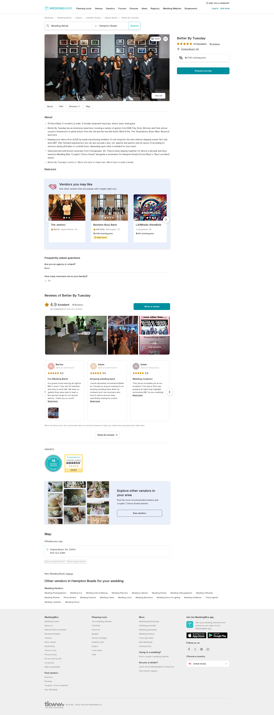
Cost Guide (97, 650)
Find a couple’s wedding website (154, 656)
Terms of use (50, 650)
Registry (155, 8)
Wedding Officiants (204, 593)
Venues (99, 8)
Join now (224, 8)
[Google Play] (217, 637)
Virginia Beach (111, 18)
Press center (50, 642)
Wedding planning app (149, 621)
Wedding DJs (76, 593)
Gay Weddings (51, 689)
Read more (50, 169)
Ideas (144, 8)
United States (199, 664)
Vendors (110, 8)
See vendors (139, 513)
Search (134, 25)
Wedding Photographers (55, 593)
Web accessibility (52, 667)
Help (94, 654)
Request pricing (203, 70)
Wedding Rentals (52, 597)
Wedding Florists (159, 593)
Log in (215, 8)
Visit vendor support (148, 671)
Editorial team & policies (55, 629)
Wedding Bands (64, 18)
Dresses (134, 8)
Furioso (69, 573)
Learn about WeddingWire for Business (156, 667)
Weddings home (52, 621)
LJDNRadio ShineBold (148, 224)
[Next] (166, 219)
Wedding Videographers (181, 593)
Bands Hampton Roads (55, 562)
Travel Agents (212, 597)
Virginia (79, 18)
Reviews (74, 106)
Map (88, 106)
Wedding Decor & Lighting (168, 597)
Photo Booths (70, 597)
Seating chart (98, 642)
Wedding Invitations (193, 597)
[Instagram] (207, 649)
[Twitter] (195, 649)
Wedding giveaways (148, 629)
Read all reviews (105, 435)
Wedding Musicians (144, 597)
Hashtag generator (147, 625)
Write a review (151, 306)
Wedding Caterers (140, 593)
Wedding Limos (125, 597)
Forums (122, 8)
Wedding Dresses (88, 597)
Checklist (96, 625)
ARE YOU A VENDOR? (218, 3)
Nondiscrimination (53, 634)
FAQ (61, 106)
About (50, 106)
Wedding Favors (72, 602)
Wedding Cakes (107, 597)
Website (172, 8)
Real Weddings (146, 642)
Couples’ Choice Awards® (56, 685)
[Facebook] (189, 649)
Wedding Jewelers (53, 602)
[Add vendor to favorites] (165, 39)
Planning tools (83, 8)
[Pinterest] (201, 649)
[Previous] (48, 219)
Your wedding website (102, 621)
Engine (95, 646)
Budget (95, 634)
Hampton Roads (93, 18)
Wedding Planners (120, 593)
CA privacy (49, 663)
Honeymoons (145, 646)
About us (49, 625)
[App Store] (196, 637)
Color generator (146, 638)
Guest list (96, 629)
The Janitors (58, 224)
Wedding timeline (147, 634)
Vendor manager (99, 638)
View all (158, 95)
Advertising (50, 646)
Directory (49, 677)
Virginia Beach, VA (190, 49)
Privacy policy (51, 654)
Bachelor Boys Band (105, 224)
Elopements (191, 8)
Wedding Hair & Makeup (97, 593)
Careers (48, 638)
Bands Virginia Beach (76, 562)
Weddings (49, 18)
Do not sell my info (53, 658)
